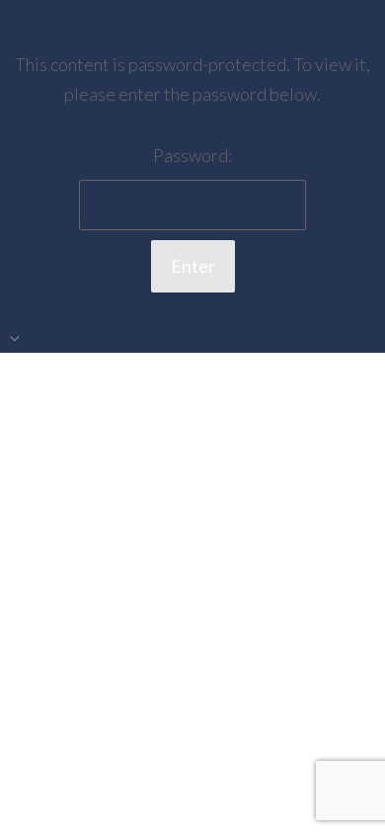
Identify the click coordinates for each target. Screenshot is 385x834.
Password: (192, 155)
